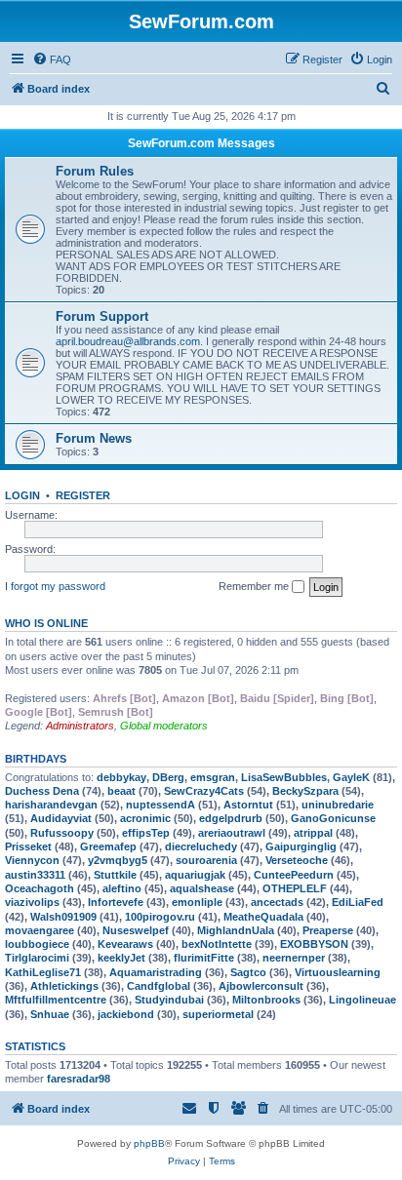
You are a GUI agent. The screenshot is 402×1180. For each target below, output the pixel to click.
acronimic (145, 818)
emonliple (197, 902)
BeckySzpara (305, 791)
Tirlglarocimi (37, 958)
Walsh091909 (63, 917)
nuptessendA (160, 804)
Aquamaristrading (155, 972)
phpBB (149, 1143)
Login (22, 495)
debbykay (121, 777)
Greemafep (108, 846)
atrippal (313, 833)
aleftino (121, 888)
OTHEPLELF (294, 888)
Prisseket (28, 846)
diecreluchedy (201, 846)
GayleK (351, 777)
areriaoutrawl (231, 833)
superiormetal (218, 1014)
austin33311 (35, 875)
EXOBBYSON (314, 944)
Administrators (80, 725)
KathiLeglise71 (43, 972)
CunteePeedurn (294, 875)
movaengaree (39, 930)
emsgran (212, 777)
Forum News (94, 438)
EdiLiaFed (357, 902)
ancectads (277, 902)
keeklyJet (121, 958)
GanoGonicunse (333, 818)
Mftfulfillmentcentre (55, 999)
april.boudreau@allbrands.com (128, 341)
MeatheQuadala (263, 917)
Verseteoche (296, 860)
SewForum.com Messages (201, 143)
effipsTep (146, 833)
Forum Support (102, 316)
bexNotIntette (216, 944)
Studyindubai (169, 999)
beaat (121, 791)
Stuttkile (115, 875)
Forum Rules (95, 171)
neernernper (293, 958)
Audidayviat (61, 818)
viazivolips (32, 902)
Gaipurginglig (301, 846)
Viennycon (32, 860)
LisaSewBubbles (284, 777)
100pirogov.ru (160, 917)
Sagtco (248, 972)
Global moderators (164, 725)
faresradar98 (78, 1078)
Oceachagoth (39, 888)
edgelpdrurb (230, 818)
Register (83, 495)
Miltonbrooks (266, 999)
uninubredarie (338, 804)
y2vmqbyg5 (117, 860)
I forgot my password (55, 586)
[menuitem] (51, 59)
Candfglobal (158, 986)
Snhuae (49, 1014)
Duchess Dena (42, 791)
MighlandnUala (235, 930)
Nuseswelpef (135, 930)
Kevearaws (125, 944)
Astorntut (248, 804)
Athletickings (64, 986)
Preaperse (327, 930)
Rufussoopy (62, 833)
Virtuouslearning (338, 972)
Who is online (46, 623)
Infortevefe (115, 902)
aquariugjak (195, 875)
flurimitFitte (204, 958)
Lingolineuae (362, 999)
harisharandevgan (51, 804)
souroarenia (206, 860)
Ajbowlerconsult (261, 986)
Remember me (255, 586)
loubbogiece (37, 944)
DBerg (168, 777)
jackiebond (126, 1014)
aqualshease (202, 888)
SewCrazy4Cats (204, 791)
